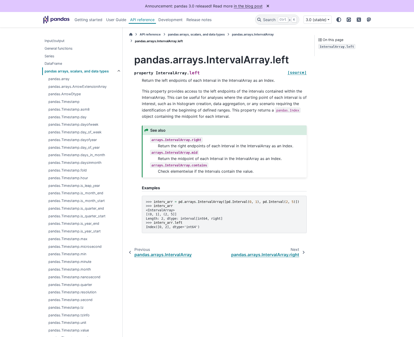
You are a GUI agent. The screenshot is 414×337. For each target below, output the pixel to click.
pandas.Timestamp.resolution (72, 292)
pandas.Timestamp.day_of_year (74, 147)
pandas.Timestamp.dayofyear (72, 140)
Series (49, 56)
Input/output (54, 41)
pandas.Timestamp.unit (67, 323)
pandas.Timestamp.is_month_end (75, 193)
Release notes (199, 19)
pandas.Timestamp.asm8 (69, 109)
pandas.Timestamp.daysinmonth (75, 163)
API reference (142, 19)
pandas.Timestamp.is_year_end (73, 224)
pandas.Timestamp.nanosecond (74, 277)
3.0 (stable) (316, 19)
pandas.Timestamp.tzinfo (69, 315)
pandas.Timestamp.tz (66, 307)
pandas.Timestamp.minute (69, 262)
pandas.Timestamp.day (67, 117)
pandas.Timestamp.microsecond (75, 246)
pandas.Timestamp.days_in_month (76, 155)
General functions (59, 48)
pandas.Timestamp (64, 102)
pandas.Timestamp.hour (68, 178)
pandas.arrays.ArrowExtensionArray (77, 86)
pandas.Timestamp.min (67, 254)
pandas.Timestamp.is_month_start (76, 201)
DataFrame (53, 64)
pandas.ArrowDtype (64, 94)
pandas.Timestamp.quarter (70, 285)
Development (170, 19)
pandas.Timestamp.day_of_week (75, 132)
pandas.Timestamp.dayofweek (73, 125)
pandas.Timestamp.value (68, 330)
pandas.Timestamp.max (67, 239)
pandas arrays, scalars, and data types (77, 71)
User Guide (116, 19)
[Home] (130, 34)
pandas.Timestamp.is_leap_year (74, 185)
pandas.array (58, 79)
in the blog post (248, 6)
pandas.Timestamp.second (70, 300)
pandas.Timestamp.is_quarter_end (76, 208)
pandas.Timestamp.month (69, 269)
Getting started (88, 19)
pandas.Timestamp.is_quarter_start (76, 216)
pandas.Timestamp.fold (67, 170)
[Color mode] (339, 20)
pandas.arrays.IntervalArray (253, 34)
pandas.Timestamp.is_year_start (74, 231)
